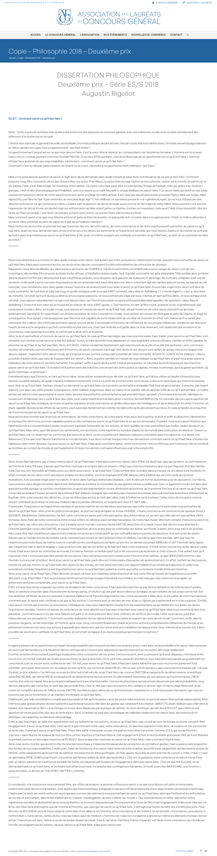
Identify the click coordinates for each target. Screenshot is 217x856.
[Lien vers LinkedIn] (206, 850)
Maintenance (88, 851)
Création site (75, 851)
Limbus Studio (103, 851)
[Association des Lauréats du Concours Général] (108, 18)
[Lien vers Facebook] (200, 850)
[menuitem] (165, 3)
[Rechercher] (187, 35)
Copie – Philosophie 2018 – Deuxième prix (69, 51)
